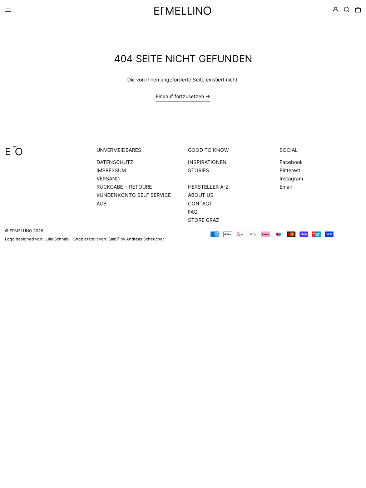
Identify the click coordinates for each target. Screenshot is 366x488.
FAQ (193, 212)
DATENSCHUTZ (115, 162)
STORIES (198, 170)
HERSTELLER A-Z (208, 187)
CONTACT (200, 203)
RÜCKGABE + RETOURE (124, 187)
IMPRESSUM (111, 170)
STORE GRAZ (203, 220)
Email (286, 187)
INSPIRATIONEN (207, 162)
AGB (102, 203)
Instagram (291, 178)
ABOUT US (200, 195)
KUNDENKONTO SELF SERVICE (134, 195)
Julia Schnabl (57, 238)
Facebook (291, 162)
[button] (346, 9)
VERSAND (108, 178)
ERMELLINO (21, 230)
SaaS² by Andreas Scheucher (136, 238)
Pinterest (290, 170)
